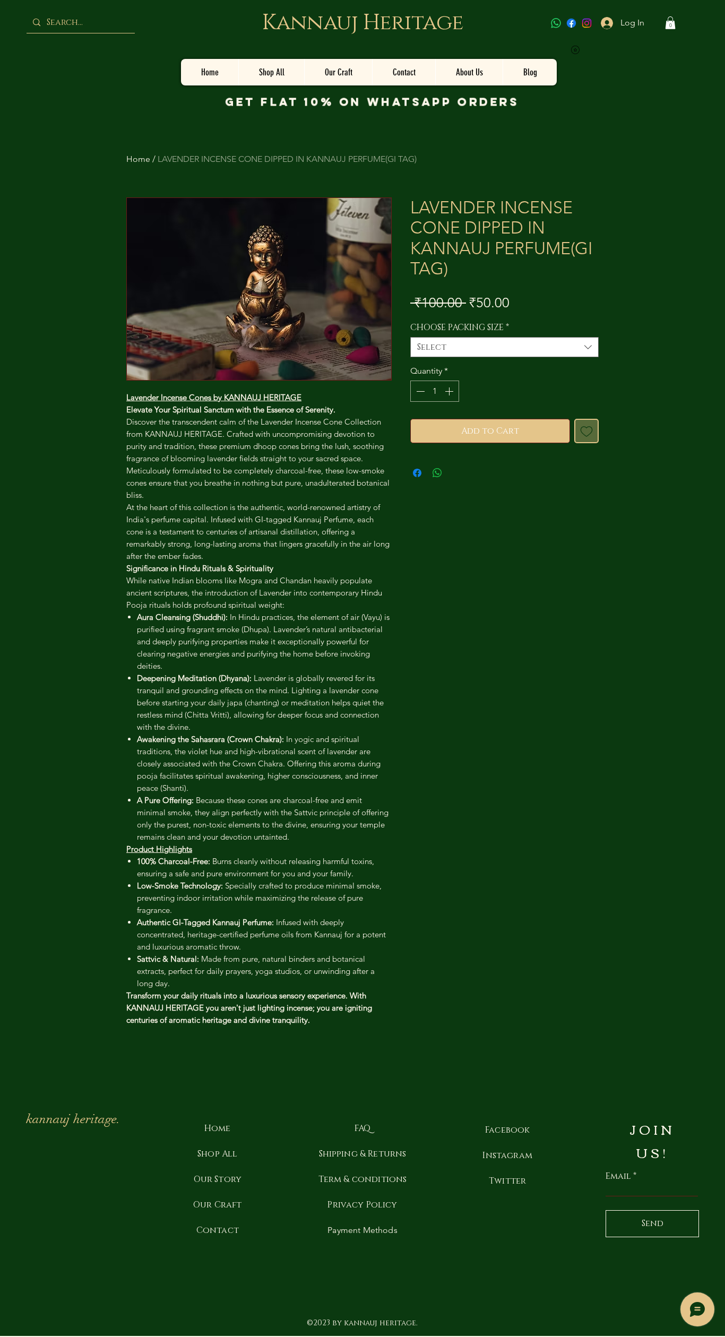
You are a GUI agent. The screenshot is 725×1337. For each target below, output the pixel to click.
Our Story (217, 1179)
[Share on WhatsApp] (437, 473)
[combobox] (504, 347)
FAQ (362, 1128)
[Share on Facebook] (417, 473)
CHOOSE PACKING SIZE (459, 327)
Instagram (507, 1155)
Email (618, 1176)
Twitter (507, 1181)
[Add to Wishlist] (586, 431)
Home (138, 159)
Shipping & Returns (363, 1154)
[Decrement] (419, 391)
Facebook (507, 1130)
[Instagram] (587, 23)
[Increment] (450, 391)
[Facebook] (571, 23)
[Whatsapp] (556, 23)
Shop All (217, 1154)
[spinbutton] (435, 391)
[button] (670, 22)
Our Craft (217, 1205)
